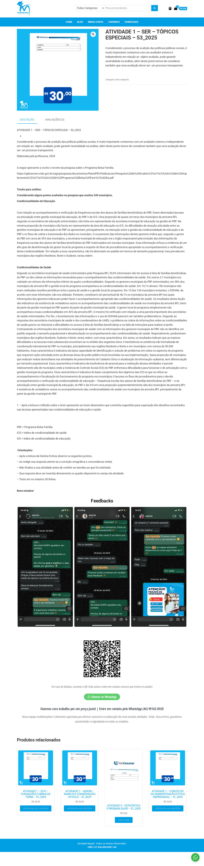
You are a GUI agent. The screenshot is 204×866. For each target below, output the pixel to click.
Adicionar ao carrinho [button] (35, 808)
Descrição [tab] (27, 119)
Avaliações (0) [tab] (54, 119)
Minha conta (95, 22)
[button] (93, 34)
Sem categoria (122, 79)
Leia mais (123, 819)
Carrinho (114, 22)
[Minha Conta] (170, 8)
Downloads (131, 22)
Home (69, 22)
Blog (80, 22)
